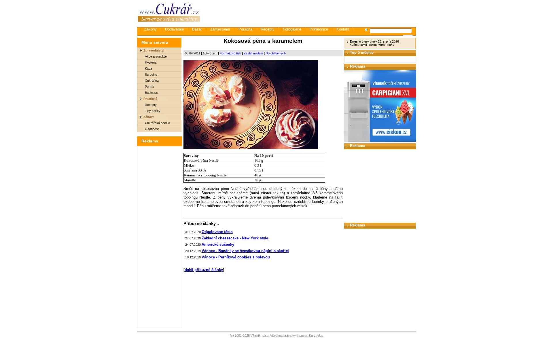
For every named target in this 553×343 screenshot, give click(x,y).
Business (151, 92)
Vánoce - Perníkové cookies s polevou (236, 257)
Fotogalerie (292, 29)
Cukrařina (152, 80)
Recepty (267, 29)
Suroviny (151, 74)
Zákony (150, 29)
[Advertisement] (311, 13)
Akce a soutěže (156, 56)
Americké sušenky (218, 244)
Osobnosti (152, 129)
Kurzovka (316, 335)
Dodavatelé (174, 29)
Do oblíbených (276, 53)
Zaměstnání (220, 29)
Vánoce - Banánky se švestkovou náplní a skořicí (245, 251)
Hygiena (150, 62)
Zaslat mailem (253, 53)
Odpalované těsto (217, 232)
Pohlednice (319, 29)
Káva (148, 68)
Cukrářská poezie (157, 123)
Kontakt (342, 29)
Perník (149, 86)
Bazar (197, 29)
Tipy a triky (152, 111)
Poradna (245, 29)
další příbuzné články (204, 270)
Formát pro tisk (230, 53)
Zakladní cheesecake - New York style (235, 238)
